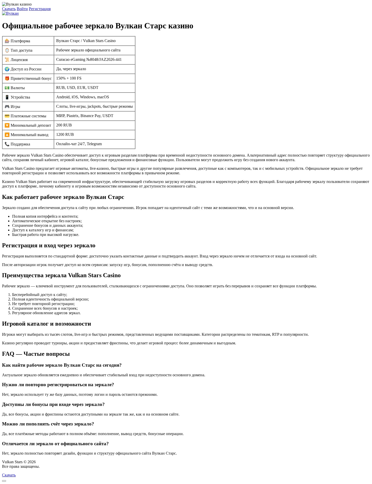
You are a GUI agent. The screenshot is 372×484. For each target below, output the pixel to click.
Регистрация (40, 9)
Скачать (9, 9)
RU (44, 466)
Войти (22, 9)
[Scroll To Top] (4, 481)
